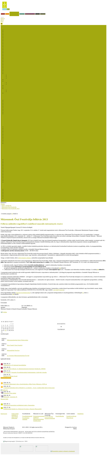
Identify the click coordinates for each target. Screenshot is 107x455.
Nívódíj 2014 (7, 73)
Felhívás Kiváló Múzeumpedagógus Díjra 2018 (16, 107)
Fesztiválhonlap (60, 416)
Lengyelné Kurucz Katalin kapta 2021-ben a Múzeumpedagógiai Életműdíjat (24, 165)
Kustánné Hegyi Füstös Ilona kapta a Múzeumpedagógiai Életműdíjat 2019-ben (25, 168)
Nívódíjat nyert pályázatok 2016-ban (13, 63)
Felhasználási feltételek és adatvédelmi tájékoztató (15, 416)
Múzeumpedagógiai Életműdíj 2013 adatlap (15, 180)
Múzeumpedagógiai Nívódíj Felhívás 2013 (15, 85)
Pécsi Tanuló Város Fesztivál (14, 345)
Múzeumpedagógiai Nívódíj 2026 (13, 30)
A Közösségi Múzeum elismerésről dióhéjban (16, 198)
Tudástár (37, 14)
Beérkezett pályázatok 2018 (11, 58)
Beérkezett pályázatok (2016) (11, 64)
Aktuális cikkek (5, 122)
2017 (5, 140)
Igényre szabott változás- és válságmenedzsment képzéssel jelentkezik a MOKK (24, 369)
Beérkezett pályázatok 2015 (11, 69)
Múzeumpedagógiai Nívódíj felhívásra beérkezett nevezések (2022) (22, 40)
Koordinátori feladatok (25, 418)
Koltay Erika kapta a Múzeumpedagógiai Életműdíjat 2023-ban (20, 162)
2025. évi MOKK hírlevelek (11, 128)
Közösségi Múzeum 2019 (11, 196)
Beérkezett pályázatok (13, 75)
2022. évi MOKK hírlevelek (11, 133)
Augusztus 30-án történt (9, 393)
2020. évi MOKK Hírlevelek (11, 136)
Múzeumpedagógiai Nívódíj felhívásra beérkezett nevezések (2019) (22, 54)
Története (6, 93)
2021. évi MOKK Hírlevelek (11, 134)
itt (12, 213)
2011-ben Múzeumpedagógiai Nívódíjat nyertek (20, 91)
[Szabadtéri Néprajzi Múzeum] (6, 10)
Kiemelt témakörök (50, 418)
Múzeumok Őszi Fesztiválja (8, 25)
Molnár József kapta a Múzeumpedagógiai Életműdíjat (18, 159)
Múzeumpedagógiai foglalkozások (38, 419)
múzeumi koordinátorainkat (23, 292)
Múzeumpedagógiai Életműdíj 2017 (13, 173)
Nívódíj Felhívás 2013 (13, 84)
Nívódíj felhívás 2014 (13, 76)
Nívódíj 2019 (7, 55)
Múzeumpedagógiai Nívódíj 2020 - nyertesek (16, 48)
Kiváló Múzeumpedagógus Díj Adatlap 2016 (16, 112)
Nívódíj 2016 (7, 66)
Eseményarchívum (71, 416)
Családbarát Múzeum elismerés (9, 118)
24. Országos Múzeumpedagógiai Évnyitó (18, 355)
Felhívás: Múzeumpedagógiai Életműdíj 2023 (16, 164)
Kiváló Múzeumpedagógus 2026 (12, 100)
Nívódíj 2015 (7, 70)
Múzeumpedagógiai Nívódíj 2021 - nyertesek (16, 43)
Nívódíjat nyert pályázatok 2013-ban (13, 79)
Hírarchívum (69, 418)
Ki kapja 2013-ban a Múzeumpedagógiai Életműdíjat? (18, 179)
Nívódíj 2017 (7, 60)
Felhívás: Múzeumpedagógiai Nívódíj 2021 (15, 46)
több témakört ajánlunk (24, 258)
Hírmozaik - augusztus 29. (10, 397)
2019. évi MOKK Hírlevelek (11, 137)
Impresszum (4, 413)
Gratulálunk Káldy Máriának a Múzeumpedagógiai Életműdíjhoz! (21, 171)
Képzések (22, 14)
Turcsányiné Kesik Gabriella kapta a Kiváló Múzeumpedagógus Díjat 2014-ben (25, 113)
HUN (2, 20)
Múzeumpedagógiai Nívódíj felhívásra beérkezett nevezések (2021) (22, 45)
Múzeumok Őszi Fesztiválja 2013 (10, 208)
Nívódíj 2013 (7, 81)
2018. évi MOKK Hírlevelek (11, 139)
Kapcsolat (42, 14)
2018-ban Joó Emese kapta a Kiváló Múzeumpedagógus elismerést (21, 106)
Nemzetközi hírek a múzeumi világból (11, 155)
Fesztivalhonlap (49, 416)
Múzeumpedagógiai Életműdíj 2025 (13, 161)
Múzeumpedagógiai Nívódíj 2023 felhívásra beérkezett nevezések (21, 37)
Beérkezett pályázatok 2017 (11, 61)
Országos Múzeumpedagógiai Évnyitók (11, 150)
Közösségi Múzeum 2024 (11, 190)
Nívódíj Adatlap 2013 (9, 87)
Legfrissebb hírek (5, 121)
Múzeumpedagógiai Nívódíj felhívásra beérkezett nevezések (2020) (22, 49)
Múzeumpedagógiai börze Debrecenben (17, 340)
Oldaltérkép (80, 413)
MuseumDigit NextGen (13, 350)
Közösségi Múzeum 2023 (11, 192)
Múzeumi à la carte (30, 14)
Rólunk (7, 14)
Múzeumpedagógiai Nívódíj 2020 (13, 51)
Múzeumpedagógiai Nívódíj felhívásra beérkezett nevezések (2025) (22, 31)
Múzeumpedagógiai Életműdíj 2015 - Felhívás (16, 176)
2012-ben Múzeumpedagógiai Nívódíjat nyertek (20, 90)
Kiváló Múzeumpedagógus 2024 (12, 101)
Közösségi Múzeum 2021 (11, 193)
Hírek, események (14, 12)
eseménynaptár (5, 334)
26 (5, 330)
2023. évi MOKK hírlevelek (11, 131)
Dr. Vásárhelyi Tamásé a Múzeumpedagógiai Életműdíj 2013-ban (21, 177)
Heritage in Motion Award (10, 376)
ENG (2, 21)
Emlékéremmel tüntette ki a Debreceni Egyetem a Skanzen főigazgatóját (22, 409)
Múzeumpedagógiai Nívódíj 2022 (13, 42)
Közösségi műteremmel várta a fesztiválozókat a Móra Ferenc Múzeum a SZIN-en (25, 384)
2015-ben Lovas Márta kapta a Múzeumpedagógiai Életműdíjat (20, 174)
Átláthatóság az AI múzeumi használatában (14, 365)
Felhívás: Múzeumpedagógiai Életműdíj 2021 (16, 167)
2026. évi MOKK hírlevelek (11, 127)
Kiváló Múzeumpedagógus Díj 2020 (13, 104)
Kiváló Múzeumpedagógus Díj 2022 (13, 103)
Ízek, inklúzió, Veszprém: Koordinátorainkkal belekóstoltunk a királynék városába (25, 372)
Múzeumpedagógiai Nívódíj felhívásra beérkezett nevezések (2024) (22, 34)
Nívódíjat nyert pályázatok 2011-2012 (14, 88)
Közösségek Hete (5, 149)
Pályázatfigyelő (5, 153)
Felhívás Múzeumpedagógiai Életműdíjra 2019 (16, 170)
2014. (5, 142)
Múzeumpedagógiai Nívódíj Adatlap (17, 78)
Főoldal (3, 14)
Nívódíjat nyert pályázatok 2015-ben (13, 67)
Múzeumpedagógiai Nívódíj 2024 (13, 36)
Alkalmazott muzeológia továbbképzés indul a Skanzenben (19, 405)
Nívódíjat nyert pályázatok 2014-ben (13, 72)
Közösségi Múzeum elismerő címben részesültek (17, 189)
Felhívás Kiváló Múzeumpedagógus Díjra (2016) (17, 110)
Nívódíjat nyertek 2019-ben (11, 52)
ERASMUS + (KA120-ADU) (9, 147)
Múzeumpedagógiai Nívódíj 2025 (13, 33)
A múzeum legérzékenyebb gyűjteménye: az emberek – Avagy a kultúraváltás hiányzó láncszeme (29, 387)
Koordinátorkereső (27, 416)
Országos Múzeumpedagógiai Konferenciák (12, 152)
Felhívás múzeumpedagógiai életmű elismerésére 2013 (18, 182)
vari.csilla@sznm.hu (58, 290)
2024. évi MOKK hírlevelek (11, 130)
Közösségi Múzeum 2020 (11, 195)
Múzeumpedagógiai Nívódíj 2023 (13, 39)
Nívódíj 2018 (7, 57)
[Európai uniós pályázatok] (4, 312)
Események (4, 119)
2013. (5, 143)
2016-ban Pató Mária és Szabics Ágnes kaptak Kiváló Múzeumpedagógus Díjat (25, 109)
